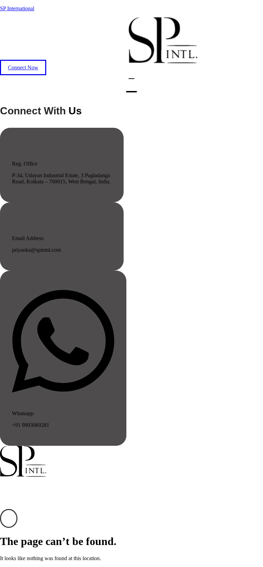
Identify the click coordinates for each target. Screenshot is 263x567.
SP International (17, 8)
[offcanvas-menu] (8, 518)
